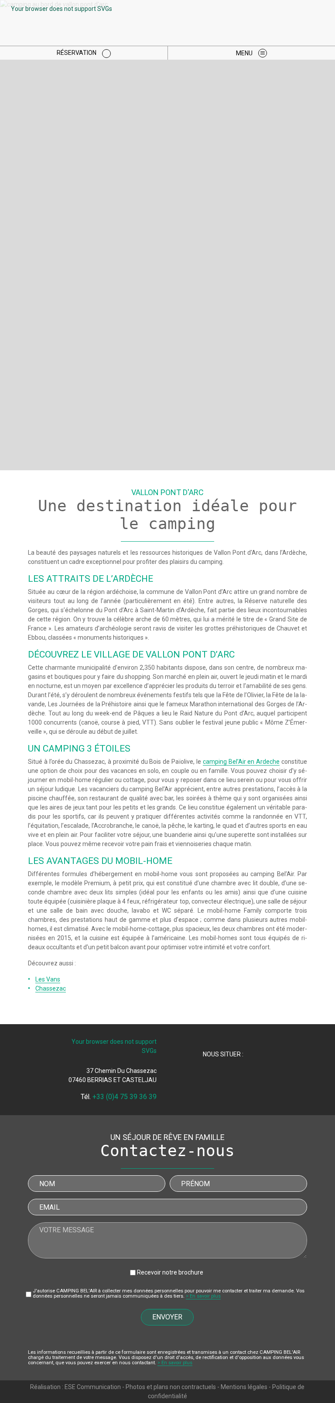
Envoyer (167, 1317)
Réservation (77, 52)
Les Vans (47, 979)
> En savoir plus (203, 1296)
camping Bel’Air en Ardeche (241, 761)
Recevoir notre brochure (170, 1272)
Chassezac (50, 988)
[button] (251, 53)
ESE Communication (93, 1386)
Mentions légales (244, 1386)
